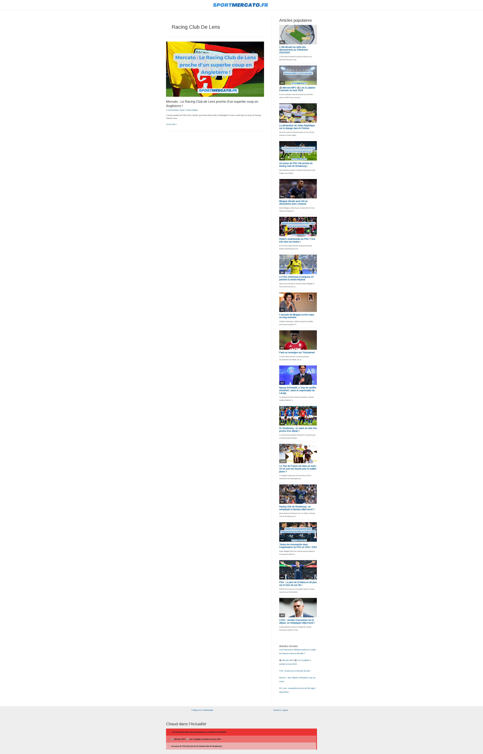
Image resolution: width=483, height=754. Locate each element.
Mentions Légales (280, 710)
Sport (182, 110)
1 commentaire (172, 110)
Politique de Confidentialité (202, 710)
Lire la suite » (171, 124)
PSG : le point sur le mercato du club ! (295, 671)
